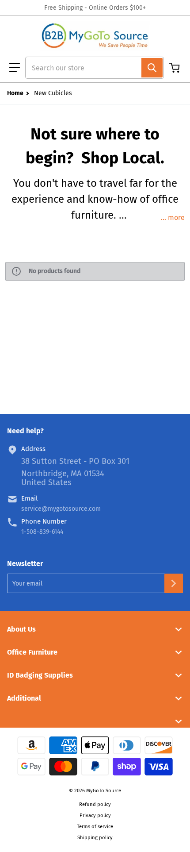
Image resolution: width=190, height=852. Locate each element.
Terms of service (95, 826)
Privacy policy (95, 815)
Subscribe (173, 583)
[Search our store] (152, 67)
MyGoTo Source (103, 791)
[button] (14, 68)
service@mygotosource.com (61, 509)
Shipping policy (95, 837)
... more (173, 217)
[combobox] (91, 67)
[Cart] (175, 67)
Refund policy (95, 804)
